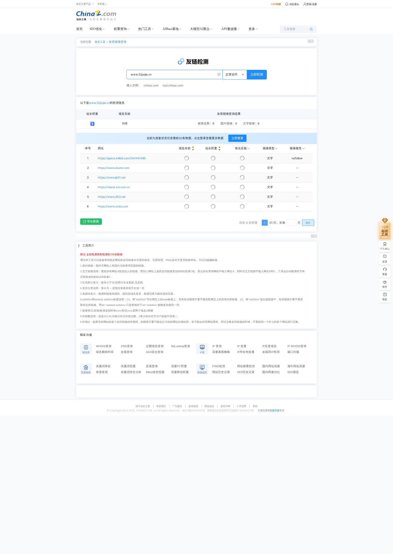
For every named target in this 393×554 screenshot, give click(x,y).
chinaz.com (151, 85)
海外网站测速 (296, 366)
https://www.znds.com (113, 206)
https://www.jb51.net (112, 177)
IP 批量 (241, 346)
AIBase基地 (171, 29)
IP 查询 (217, 346)
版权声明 (225, 406)
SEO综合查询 (154, 352)
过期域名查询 (155, 346)
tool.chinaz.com (173, 85)
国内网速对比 (271, 372)
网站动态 (209, 406)
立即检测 (256, 75)
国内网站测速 (271, 366)
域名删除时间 (105, 352)
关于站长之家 (143, 406)
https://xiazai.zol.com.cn (114, 187)
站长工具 (100, 41)
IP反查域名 (269, 346)
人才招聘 (241, 406)
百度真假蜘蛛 (221, 352)
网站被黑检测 (246, 366)
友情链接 (193, 406)
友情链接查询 (117, 42)
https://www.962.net (112, 197)
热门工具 (144, 29)
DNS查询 (127, 346)
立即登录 (237, 138)
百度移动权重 (180, 372)
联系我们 (161, 406)
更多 (252, 29)
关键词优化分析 (131, 372)
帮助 (255, 406)
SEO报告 (293, 372)
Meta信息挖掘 (155, 372)
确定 (308, 222)
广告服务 (177, 406)
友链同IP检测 (271, 352)
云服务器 (274, 410)
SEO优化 (96, 29)
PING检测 (218, 366)
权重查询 (120, 29)
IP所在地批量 (246, 352)
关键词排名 (103, 366)
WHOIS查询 (103, 346)
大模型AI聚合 (200, 29)
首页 (79, 29)
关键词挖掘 (128, 366)
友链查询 (127, 352)
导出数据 (93, 221)
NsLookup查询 (180, 346)
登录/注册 (311, 4)
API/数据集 (229, 29)
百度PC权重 (179, 366)
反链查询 (152, 366)
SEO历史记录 (246, 372)
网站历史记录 (221, 372)
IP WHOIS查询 (296, 346)
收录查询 (102, 372)
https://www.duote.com (113, 168)
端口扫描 (293, 352)
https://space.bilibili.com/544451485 (122, 158)
